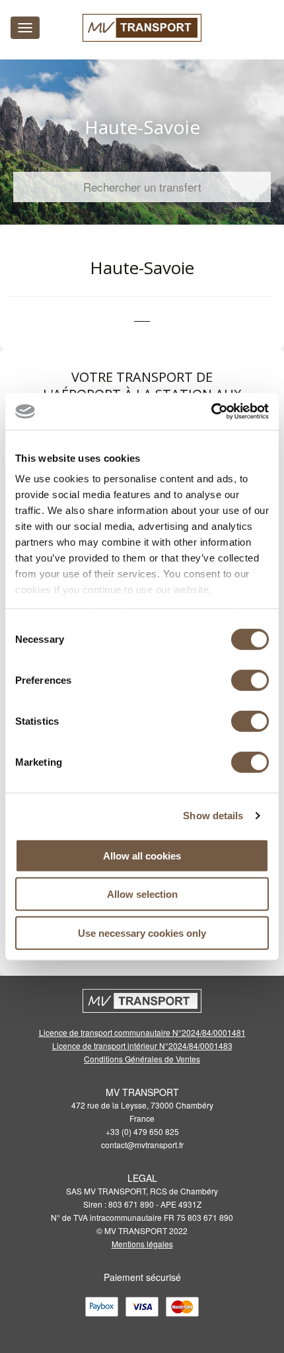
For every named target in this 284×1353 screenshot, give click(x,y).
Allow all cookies (142, 855)
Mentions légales (142, 1243)
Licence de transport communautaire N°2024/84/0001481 (142, 1032)
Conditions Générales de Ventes (142, 1058)
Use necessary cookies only (142, 932)
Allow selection (142, 894)
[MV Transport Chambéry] (142, 28)
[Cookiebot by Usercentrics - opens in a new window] (211, 411)
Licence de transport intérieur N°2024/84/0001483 (142, 1045)
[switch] (250, 679)
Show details (213, 815)
